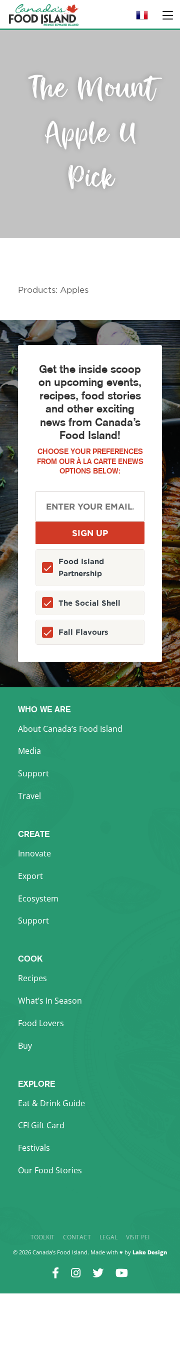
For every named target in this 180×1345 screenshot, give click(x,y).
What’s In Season (50, 1000)
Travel (29, 795)
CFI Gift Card (41, 1125)
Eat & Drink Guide (51, 1103)
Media (29, 750)
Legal (109, 1237)
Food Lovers (41, 1023)
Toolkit (42, 1237)
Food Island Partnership (81, 567)
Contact (77, 1237)
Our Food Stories (50, 1170)
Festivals (34, 1147)
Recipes (32, 978)
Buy (25, 1045)
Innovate (34, 853)
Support (33, 773)
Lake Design (149, 1252)
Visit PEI (138, 1237)
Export (30, 875)
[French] (142, 18)
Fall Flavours (83, 632)
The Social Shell (89, 603)
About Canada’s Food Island (70, 728)
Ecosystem (38, 898)
